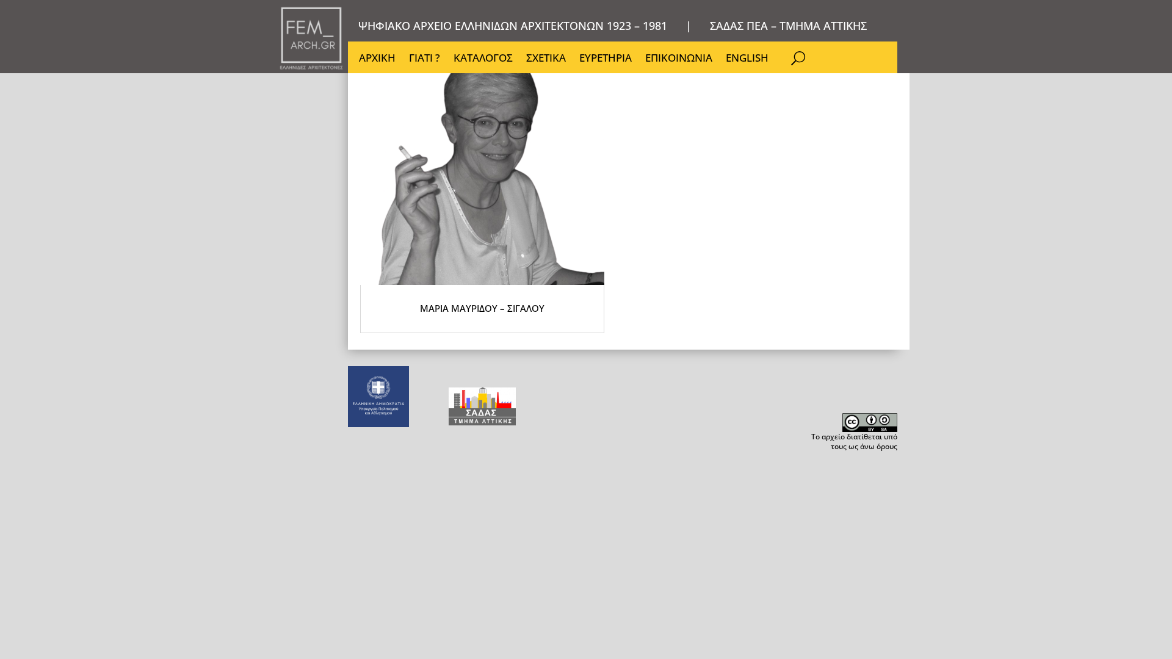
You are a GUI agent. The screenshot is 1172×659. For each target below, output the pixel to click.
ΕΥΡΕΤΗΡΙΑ (605, 59)
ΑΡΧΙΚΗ (377, 59)
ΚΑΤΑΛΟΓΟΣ (483, 59)
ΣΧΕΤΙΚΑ (546, 59)
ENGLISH (747, 59)
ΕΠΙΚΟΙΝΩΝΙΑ (678, 59)
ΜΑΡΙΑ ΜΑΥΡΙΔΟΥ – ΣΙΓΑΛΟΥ (482, 308)
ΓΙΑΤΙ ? (424, 59)
